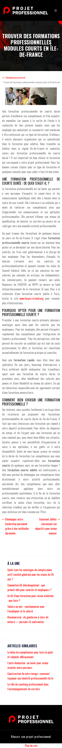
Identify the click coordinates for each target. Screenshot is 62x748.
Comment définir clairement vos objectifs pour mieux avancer (46, 526)
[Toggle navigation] (55, 10)
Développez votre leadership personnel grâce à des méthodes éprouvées (17, 526)
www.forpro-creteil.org (31, 298)
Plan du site (31, 746)
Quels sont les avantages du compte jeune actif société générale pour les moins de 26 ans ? (30, 574)
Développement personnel (15, 77)
